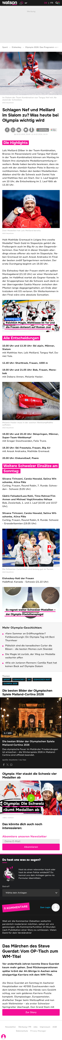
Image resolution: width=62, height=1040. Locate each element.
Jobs (35, 1027)
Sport (5, 47)
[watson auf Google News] (53, 130)
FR (51, 2)
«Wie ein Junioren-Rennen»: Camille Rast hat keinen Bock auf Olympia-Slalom (31, 664)
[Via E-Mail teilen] (18, 130)
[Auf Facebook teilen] (7, 130)
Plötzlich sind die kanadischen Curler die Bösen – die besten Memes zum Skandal (28, 647)
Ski (29, 679)
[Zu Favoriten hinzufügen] (31, 130)
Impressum (45, 1027)
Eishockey (16, 47)
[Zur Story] (31, 980)
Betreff (6, 886)
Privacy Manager (38, 1031)
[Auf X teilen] (7, 765)
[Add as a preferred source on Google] (42, 130)
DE (45, 2)
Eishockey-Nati (42, 679)
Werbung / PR (24, 1027)
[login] (3, 1036)
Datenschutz (22, 1031)
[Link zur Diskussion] (26, 130)
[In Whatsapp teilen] (13, 130)
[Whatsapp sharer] (11, 764)
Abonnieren (31, 847)
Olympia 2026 (10, 683)
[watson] (9, 3)
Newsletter (10, 1027)
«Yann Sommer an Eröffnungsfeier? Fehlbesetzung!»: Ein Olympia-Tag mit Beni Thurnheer (30, 637)
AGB (54, 1027)
